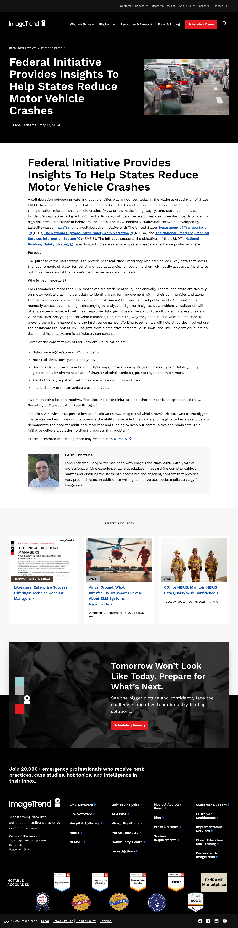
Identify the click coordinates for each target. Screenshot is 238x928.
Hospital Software (84, 823)
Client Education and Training (209, 842)
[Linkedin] (216, 921)
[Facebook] (200, 921)
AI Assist (119, 814)
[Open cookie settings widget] (6, 921)
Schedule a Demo (128, 725)
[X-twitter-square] (208, 921)
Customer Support (132, 5)
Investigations (123, 851)
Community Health (127, 842)
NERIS (75, 832)
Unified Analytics (125, 805)
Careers (204, 5)
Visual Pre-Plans (125, 823)
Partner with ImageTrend (206, 855)
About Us (185, 5)
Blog (157, 817)
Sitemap (106, 921)
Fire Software (81, 814)
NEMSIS (120, 439)
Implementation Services (209, 829)
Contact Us (220, 5)
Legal (45, 921)
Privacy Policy (63, 921)
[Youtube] (225, 921)
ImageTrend (63, 227)
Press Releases (51, 48)
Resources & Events (22, 48)
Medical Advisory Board (168, 806)
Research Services (163, 5)
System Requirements (165, 838)
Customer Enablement (206, 816)
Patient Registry (125, 832)
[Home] (27, 23)
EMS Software (81, 805)
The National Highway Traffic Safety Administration (86, 233)
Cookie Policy (86, 921)
